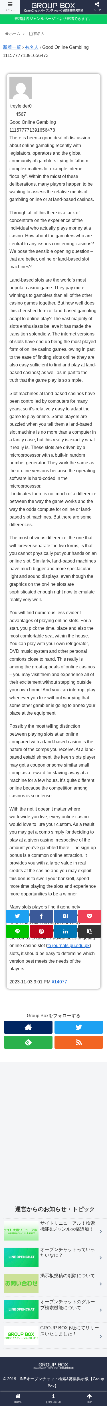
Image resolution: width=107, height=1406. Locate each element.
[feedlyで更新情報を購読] (28, 1042)
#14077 (59, 981)
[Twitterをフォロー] (78, 1027)
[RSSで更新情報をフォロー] (78, 1042)
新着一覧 (12, 47)
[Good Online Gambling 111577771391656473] (65, 916)
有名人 (32, 47)
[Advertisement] (53, 1137)
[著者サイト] (28, 1027)
